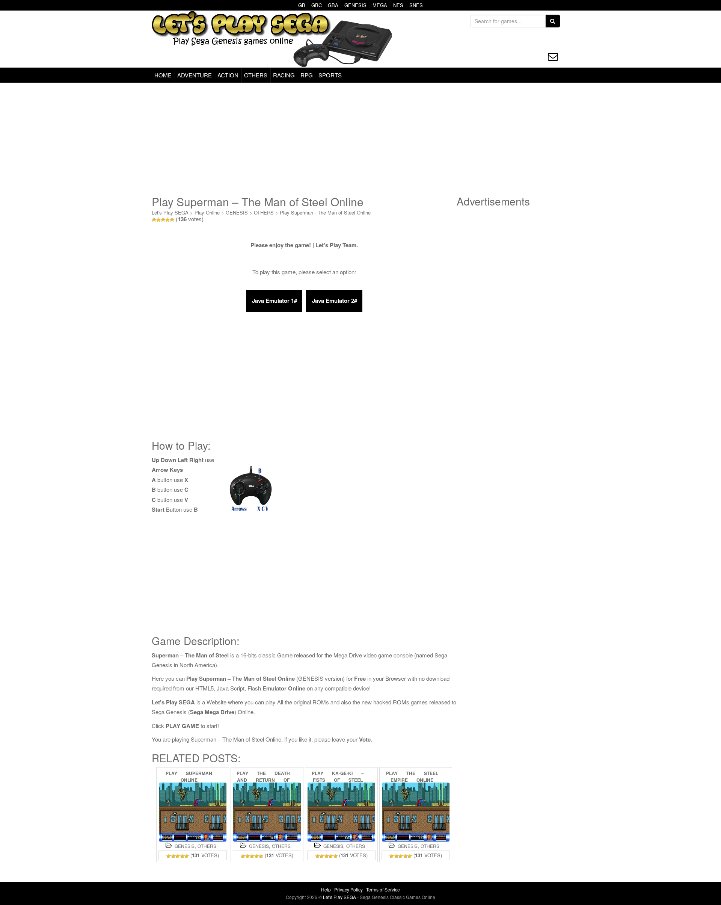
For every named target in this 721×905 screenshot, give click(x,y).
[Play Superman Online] (192, 812)
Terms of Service (383, 889)
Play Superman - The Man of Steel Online (325, 212)
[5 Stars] (172, 220)
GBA (333, 5)
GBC (316, 5)
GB (301, 5)
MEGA (380, 5)
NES (398, 5)
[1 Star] (154, 220)
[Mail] (553, 56)
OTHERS (255, 75)
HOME (163, 75)
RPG (306, 75)
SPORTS (330, 75)
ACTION (227, 75)
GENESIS (355, 5)
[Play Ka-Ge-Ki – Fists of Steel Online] (341, 812)
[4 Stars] (167, 220)
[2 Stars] (158, 220)
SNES (416, 5)
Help (326, 889)
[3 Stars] (163, 220)
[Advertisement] (360, 139)
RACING (284, 75)
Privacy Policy (348, 889)
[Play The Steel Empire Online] (416, 812)
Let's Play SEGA (170, 212)
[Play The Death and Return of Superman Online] (267, 812)
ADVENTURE (194, 75)
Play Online (207, 212)
